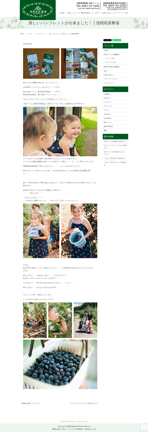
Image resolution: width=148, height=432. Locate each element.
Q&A (105, 71)
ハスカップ (107, 102)
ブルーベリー (41, 34)
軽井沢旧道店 (85, 13)
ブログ (97, 13)
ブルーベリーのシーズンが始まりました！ (84, 403)
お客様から (107, 94)
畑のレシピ (107, 122)
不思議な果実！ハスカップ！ (31, 403)
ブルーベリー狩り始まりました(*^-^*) (114, 153)
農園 (105, 130)
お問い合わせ (106, 13)
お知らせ (107, 98)
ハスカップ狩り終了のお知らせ (114, 158)
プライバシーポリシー (111, 79)
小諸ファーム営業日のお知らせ (114, 141)
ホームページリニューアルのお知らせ (115, 146)
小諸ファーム (71, 13)
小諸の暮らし (108, 118)
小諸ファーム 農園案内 (111, 54)
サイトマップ (118, 13)
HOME (62, 13)
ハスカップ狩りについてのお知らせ (115, 163)
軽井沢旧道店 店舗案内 (111, 67)
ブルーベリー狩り (110, 62)
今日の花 (107, 114)
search (127, 13)
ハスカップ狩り (110, 58)
